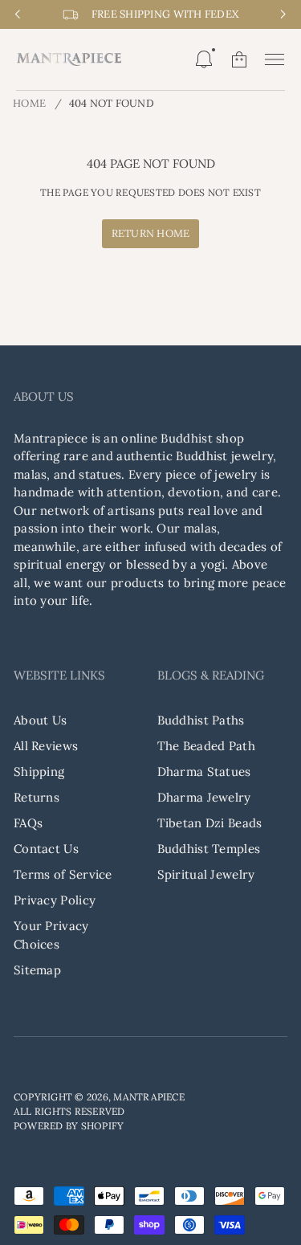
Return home (151, 233)
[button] (204, 59)
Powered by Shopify (69, 1126)
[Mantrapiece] (69, 59)
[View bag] (239, 59)
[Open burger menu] (274, 59)
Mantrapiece (149, 1097)
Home (29, 103)
